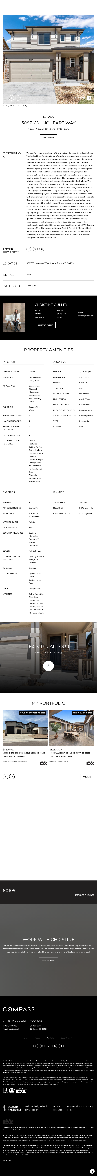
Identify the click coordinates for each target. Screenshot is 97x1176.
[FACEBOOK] (35, 1046)
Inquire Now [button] (48, 137)
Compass (48, 1061)
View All (87, 777)
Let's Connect (66, 1038)
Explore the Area (84, 895)
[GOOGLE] (55, 1046)
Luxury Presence (57, 1108)
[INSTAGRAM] (42, 1046)
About (37, 1038)
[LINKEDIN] (48, 1046)
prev (11, 98)
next (18, 98)
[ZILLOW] (61, 1046)
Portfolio (50, 1038)
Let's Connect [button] (48, 960)
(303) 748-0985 (62, 315)
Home (25, 1038)
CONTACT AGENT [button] (45, 325)
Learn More (53, 1084)
